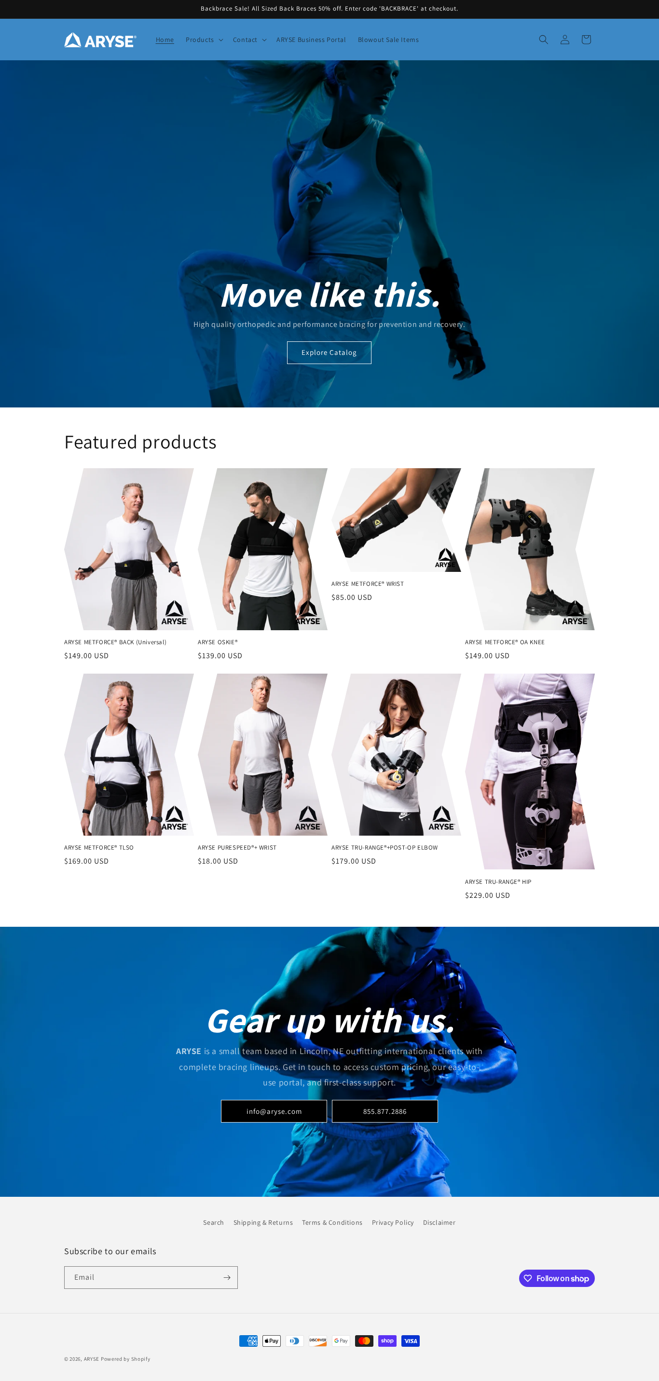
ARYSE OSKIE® (217, 642)
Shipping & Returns (263, 1222)
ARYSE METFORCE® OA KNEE (505, 642)
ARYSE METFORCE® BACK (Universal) (115, 642)
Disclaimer (439, 1222)
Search (213, 1222)
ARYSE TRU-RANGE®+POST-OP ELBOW (384, 848)
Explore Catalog (329, 352)
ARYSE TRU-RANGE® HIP (498, 882)
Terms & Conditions (332, 1222)
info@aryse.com (274, 1111)
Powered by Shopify (126, 1358)
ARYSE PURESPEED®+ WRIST (237, 848)
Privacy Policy (393, 1222)
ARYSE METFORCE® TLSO (99, 848)
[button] (203, 39)
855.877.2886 (385, 1111)
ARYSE (92, 1358)
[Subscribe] (226, 1277)
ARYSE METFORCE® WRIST (367, 584)
